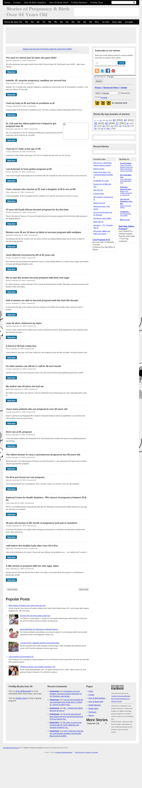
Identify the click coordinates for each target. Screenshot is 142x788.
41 (101, 120)
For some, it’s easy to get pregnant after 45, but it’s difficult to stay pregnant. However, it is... (66, 725)
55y (90, 22)
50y (61, 22)
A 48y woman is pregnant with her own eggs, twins (32, 566)
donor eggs (117, 22)
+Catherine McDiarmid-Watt (63, 752)
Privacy (91, 715)
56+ (108, 128)
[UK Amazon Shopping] (108, 104)
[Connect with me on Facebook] (108, 71)
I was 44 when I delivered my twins (24, 323)
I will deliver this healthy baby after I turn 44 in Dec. (32, 546)
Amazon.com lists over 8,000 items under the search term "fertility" (47, 49)
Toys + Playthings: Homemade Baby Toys (126, 181)
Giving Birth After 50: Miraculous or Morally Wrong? (39, 629)
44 (125, 120)
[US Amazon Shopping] (97, 104)
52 (120, 126)
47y (43, 22)
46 (106, 123)
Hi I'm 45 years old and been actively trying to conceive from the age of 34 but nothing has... (66, 716)
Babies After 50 (98, 222)
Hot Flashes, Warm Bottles (102, 218)
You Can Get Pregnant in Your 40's (126, 201)
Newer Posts (12, 589)
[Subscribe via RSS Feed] (97, 71)
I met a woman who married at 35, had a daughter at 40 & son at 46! (41, 189)
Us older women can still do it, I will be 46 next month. (33, 366)
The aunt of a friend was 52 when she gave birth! (31, 58)
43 (114, 120)
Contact (17, 2)
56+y (97, 22)
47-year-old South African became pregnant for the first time (37, 209)
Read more (11, 72)
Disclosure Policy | (111, 88)
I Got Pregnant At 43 (101, 240)
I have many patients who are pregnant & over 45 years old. (37, 409)
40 (95, 120)
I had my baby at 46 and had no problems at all (30, 103)
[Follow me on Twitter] (102, 71)
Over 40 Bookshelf (23, 691)
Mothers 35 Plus (98, 169)
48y (49, 22)
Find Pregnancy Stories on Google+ (86, 752)
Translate (103, 98)
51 (112, 126)
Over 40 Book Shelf (58, 2)
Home (7, 2)
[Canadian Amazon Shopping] (103, 104)
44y (26, 22)
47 (117, 123)
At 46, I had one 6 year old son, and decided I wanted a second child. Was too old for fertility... (66, 733)
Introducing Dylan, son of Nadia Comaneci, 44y (37, 667)
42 (107, 120)
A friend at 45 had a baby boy (21, 346)
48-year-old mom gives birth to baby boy (35, 616)
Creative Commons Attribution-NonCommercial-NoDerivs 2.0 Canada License (120, 698)
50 (103, 126)
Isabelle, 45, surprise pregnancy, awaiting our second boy (36, 80)
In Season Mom (98, 193)
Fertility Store (96, 2)
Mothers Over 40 (99, 203)
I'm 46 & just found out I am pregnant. (25, 477)
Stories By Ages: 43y (13, 22)
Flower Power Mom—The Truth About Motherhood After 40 (103, 174)
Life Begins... (125, 211)
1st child (105, 22)
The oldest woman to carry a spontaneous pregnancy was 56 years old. (43, 454)
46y (38, 22)
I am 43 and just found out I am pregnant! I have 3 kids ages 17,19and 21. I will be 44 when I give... (66, 702)
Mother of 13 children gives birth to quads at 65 (126, 193)
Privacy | (98, 88)
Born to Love (125, 219)
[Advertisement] (106, 12)
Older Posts (83, 589)
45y (32, 22)
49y (55, 22)
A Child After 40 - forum (101, 180)
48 (127, 123)
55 (102, 129)
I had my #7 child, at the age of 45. (23, 149)
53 (128, 126)
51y (67, 22)
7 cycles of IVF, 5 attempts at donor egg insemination (39, 643)
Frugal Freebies (125, 163)
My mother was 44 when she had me (25, 386)
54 (95, 128)
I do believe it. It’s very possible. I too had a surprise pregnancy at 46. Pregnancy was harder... (66, 693)
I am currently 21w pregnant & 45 (21, 657)
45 (95, 123)
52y (73, 22)
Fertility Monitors (79, 2)
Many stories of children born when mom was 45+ (27, 606)
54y (84, 22)
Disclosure (92, 712)
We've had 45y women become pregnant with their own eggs (37, 278)
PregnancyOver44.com (11, 748)
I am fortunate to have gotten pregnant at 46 (29, 169)
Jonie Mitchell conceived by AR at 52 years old (30, 255)
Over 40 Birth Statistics (35, 2)
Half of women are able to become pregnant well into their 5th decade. (42, 300)
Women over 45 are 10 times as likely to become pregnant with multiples (43, 232)
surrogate (129, 22)
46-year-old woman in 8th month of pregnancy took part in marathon (41, 523)
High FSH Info (98, 190)
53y (78, 22)
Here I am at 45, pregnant (19, 432)
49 (95, 126)
